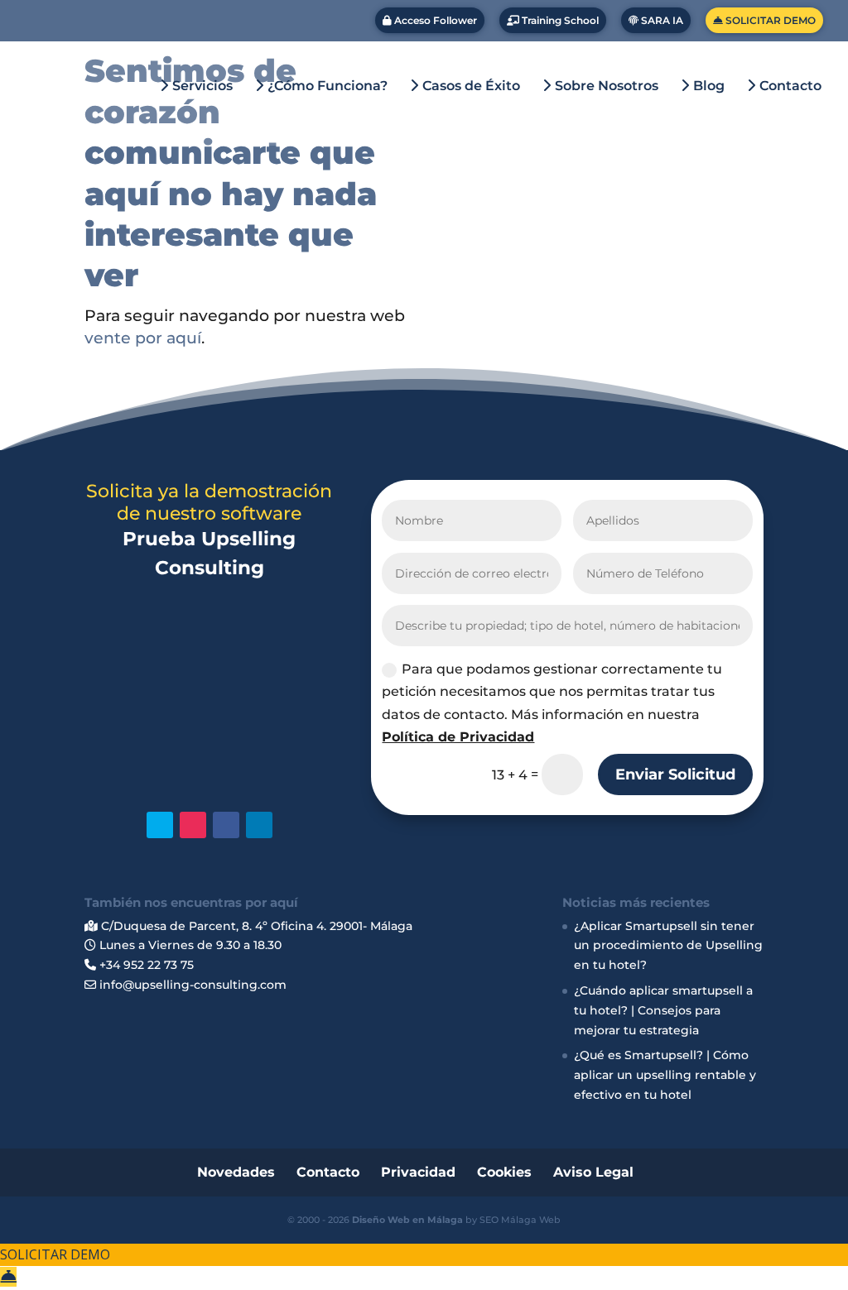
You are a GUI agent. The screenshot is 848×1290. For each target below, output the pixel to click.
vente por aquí (142, 338)
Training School (559, 20)
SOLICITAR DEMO (769, 20)
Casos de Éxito (469, 86)
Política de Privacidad (458, 737)
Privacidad (418, 1172)
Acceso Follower (434, 20)
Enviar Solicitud (675, 774)
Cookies (504, 1172)
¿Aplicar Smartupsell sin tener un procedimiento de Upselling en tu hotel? (668, 945)
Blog (707, 86)
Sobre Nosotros (605, 86)
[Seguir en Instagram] (193, 825)
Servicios (201, 86)
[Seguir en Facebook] (226, 825)
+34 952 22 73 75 (145, 964)
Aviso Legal (593, 1172)
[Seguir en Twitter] (160, 825)
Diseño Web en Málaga (407, 1219)
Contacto (789, 86)
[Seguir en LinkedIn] (259, 825)
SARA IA (660, 20)
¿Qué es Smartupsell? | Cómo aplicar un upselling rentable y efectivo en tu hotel (665, 1075)
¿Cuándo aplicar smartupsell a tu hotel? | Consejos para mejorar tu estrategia (663, 1010)
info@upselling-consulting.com (191, 984)
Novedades (236, 1172)
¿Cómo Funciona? (326, 86)
